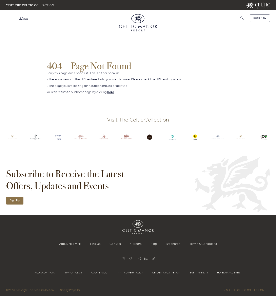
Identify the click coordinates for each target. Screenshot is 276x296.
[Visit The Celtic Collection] (258, 5)
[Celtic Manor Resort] (138, 23)
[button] (242, 18)
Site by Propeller (70, 290)
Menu (23, 18)
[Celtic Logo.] (12, 140)
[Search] (237, 19)
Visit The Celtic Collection (30, 5)
